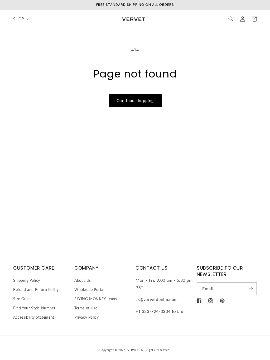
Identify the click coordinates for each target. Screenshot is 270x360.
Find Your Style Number (34, 308)
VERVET (133, 350)
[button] (20, 19)
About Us (82, 280)
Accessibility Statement (33, 317)
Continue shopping (135, 100)
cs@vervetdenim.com (157, 299)
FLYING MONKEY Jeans (95, 298)
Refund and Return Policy (36, 289)
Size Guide (22, 298)
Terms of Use (85, 308)
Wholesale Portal (89, 289)
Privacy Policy (86, 317)
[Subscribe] (251, 289)
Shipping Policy (26, 280)
